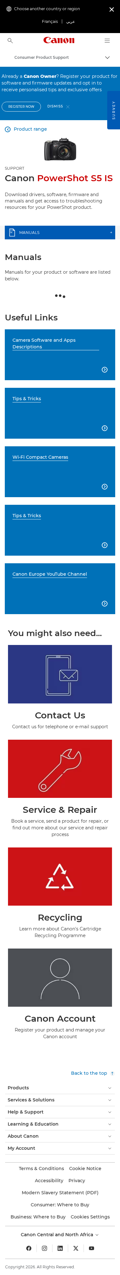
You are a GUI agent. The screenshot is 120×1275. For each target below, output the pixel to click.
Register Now (21, 107)
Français (50, 21)
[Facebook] (28, 1248)
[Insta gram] (44, 1248)
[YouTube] (91, 1248)
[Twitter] (75, 1248)
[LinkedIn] (60, 1248)
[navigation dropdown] (107, 41)
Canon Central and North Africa (57, 1234)
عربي (70, 21)
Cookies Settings (90, 1217)
